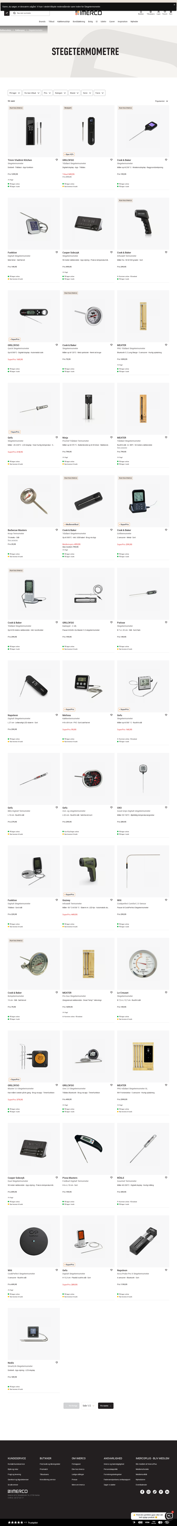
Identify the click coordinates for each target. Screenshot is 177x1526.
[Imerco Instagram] (148, 1492)
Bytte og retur (13, 1469)
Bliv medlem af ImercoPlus (146, 1464)
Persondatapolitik (111, 1469)
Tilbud (51, 21)
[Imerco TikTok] (155, 1492)
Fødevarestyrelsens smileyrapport (117, 1479)
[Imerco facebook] (142, 1492)
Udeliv (103, 21)
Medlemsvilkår (141, 1474)
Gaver (112, 21)
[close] (174, 5)
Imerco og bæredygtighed (114, 1464)
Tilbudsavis (44, 1474)
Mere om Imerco (78, 1485)
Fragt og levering (14, 1474)
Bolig (90, 21)
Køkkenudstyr (63, 21)
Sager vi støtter (109, 1485)
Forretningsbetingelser (113, 1474)
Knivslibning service (47, 1479)
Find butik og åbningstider (50, 1464)
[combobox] (89, 1405)
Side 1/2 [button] (87, 1405)
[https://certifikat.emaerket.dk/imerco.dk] (167, 1522)
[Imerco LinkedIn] (167, 1492)
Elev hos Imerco (78, 1469)
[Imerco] (61, 1491)
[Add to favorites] (57, 159)
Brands (42, 21)
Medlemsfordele (142, 1469)
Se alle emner (13, 1485)
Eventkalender (141, 1485)
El (97, 21)
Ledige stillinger (78, 1474)
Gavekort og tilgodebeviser (18, 1479)
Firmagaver (76, 1464)
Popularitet (160, 101)
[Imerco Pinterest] (161, 1492)
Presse (74, 1479)
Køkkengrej (20, 30)
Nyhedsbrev (140, 1479)
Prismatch (44, 1469)
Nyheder (134, 21)
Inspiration (123, 21)
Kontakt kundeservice (16, 1464)
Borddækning (79, 21)
